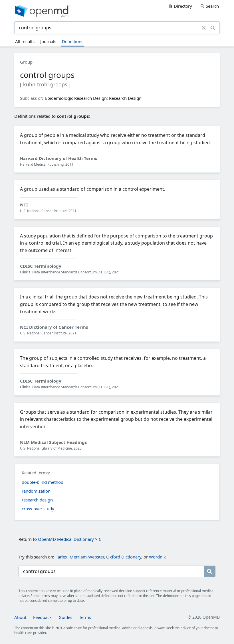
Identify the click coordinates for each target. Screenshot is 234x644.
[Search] (213, 28)
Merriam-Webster (87, 557)
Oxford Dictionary (123, 557)
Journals (48, 41)
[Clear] (203, 28)
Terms (85, 617)
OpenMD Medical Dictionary (66, 539)
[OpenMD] (117, 11)
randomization (36, 491)
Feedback (42, 617)
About (20, 617)
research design (37, 500)
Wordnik (157, 557)
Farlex (61, 557)
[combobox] (108, 28)
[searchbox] (111, 571)
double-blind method (42, 482)
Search (212, 6)
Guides (65, 617)
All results (25, 41)
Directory (183, 6)
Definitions (72, 41)
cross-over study (38, 508)
